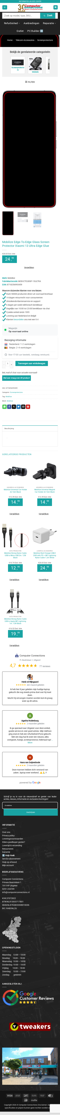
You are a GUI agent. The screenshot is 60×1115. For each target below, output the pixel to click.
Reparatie (48, 23)
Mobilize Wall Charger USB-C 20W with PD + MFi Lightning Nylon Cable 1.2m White (44, 555)
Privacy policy (8, 835)
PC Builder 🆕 (35, 30)
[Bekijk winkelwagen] (55, 7)
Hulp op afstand (9, 862)
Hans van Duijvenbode (30, 762)
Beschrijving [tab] (9, 428)
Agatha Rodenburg (30, 720)
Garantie (6, 852)
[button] (4, 7)
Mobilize (9, 397)
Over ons (6, 832)
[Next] (53, 149)
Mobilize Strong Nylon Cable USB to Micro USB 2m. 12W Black (15, 555)
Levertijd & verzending (12, 845)
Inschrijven (31, 812)
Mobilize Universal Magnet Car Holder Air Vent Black (44, 491)
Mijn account (8, 865)
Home (10, 40)
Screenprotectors (45, 40)
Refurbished (11, 23)
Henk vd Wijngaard (30, 682)
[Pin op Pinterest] (28, 407)
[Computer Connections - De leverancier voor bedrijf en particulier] (30, 7)
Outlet (20, 30)
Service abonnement (11, 859)
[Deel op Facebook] (9, 407)
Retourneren (7, 849)
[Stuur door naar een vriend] (23, 407)
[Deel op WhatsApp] (4, 407)
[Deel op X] (14, 407)
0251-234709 (36, 1)
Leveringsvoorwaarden (12, 839)
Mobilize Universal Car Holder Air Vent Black (15, 491)
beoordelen (19, 319)
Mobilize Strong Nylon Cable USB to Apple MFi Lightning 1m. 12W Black (15, 621)
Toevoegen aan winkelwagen (31, 363)
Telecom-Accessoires (25, 40)
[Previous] (7, 149)
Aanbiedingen (31, 23)
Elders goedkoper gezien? (13, 842)
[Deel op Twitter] (18, 407)
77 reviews (44, 666)
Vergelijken (29, 267)
